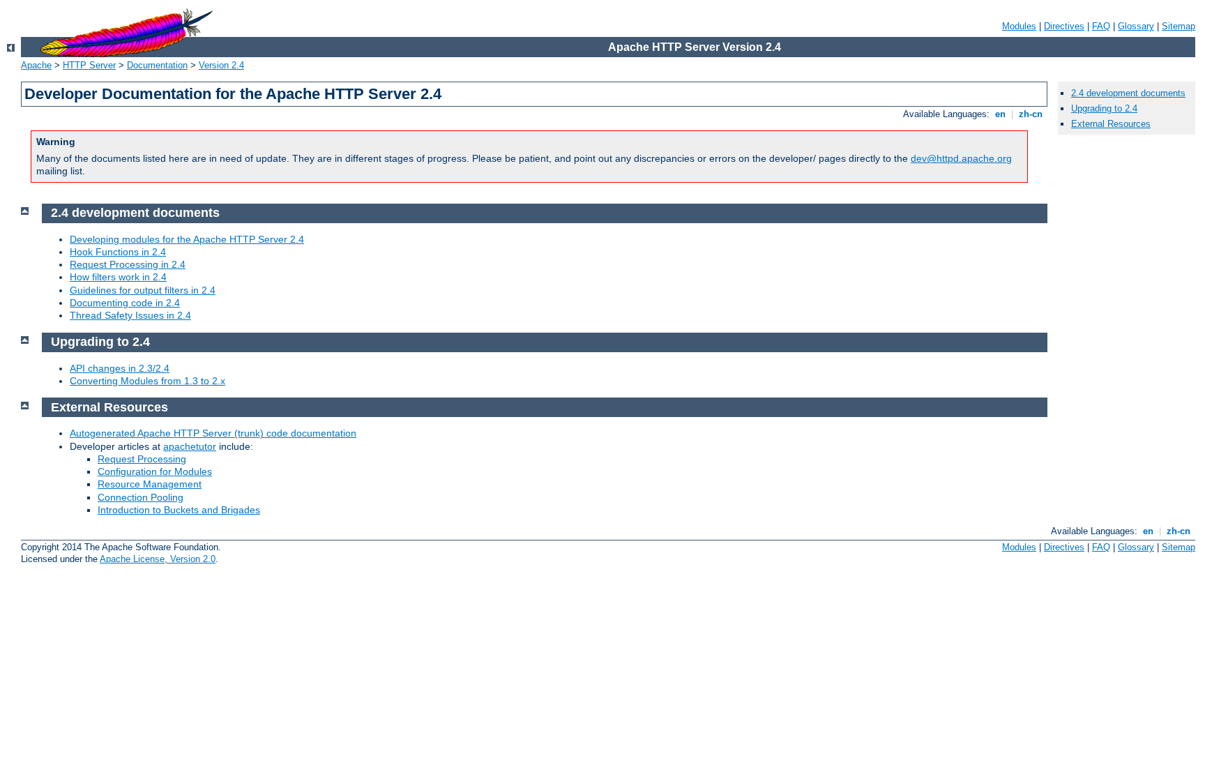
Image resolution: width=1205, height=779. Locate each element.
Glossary (1136, 26)
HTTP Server (89, 65)
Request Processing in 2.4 (127, 264)
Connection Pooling (140, 497)
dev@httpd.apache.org (961, 158)
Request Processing (142, 458)
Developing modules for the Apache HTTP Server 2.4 (187, 239)
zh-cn (1030, 114)
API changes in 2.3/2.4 (119, 368)
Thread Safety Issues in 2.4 (130, 315)
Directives (1064, 26)
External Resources (1111, 124)
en (1000, 114)
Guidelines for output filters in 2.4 (142, 290)
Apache (36, 65)
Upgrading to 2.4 (1104, 108)
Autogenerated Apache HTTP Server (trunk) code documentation (213, 433)
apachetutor (189, 446)
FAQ (1101, 26)
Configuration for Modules (155, 471)
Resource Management (150, 484)
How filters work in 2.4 (118, 276)
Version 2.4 (221, 65)
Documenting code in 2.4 (125, 302)
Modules (1019, 26)
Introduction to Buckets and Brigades (179, 509)
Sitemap (1178, 26)
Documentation (157, 65)
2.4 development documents (1128, 93)
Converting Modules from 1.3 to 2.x (147, 380)
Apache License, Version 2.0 (157, 559)
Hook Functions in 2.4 (118, 251)
